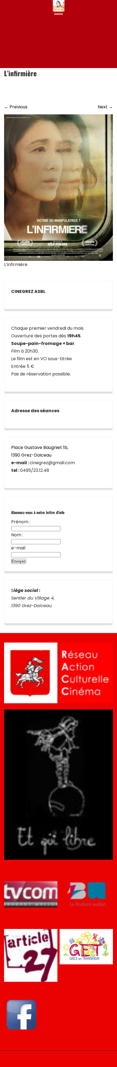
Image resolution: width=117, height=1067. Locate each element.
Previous (15, 107)
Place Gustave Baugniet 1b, (39, 447)
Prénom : (20, 522)
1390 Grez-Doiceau (31, 455)
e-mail (18, 548)
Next (105, 107)
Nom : (17, 535)
